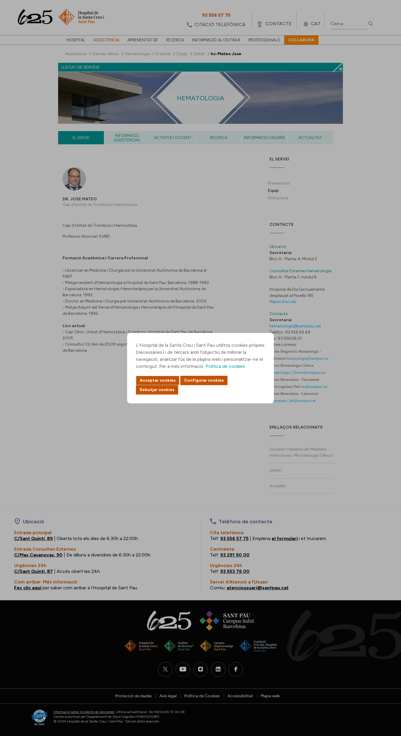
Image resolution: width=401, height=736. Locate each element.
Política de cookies (225, 366)
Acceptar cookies (158, 380)
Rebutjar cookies (157, 389)
